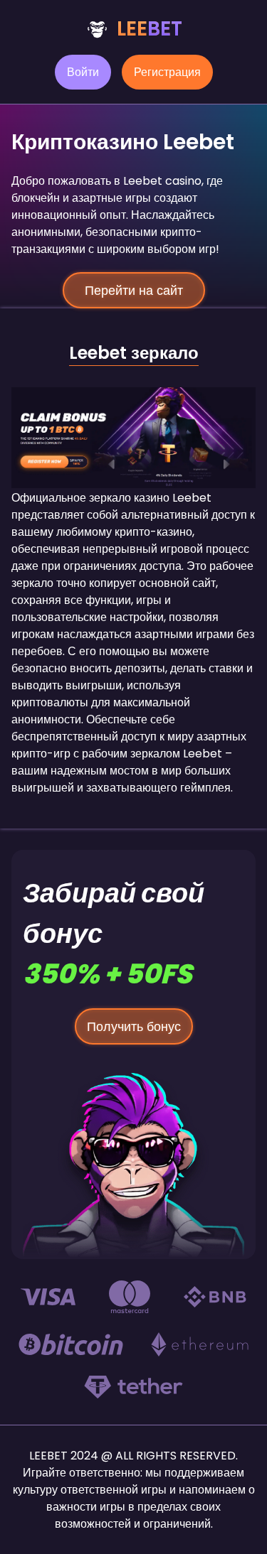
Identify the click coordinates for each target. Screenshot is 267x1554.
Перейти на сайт (134, 290)
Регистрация (167, 72)
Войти (83, 72)
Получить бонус (134, 1026)
